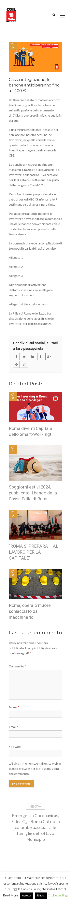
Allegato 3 (16, 276)
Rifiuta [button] (41, 895)
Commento (17, 666)
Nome (14, 707)
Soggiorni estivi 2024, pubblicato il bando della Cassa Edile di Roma (33, 493)
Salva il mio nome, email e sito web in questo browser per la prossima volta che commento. (35, 768)
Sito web (15, 746)
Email (13, 727)
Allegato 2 (16, 266)
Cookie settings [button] (58, 895)
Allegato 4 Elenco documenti (28, 304)
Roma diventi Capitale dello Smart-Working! (30, 431)
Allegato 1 (16, 257)
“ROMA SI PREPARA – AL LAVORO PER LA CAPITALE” (33, 552)
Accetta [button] (26, 895)
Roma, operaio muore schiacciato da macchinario (30, 611)
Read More (10, 895)
